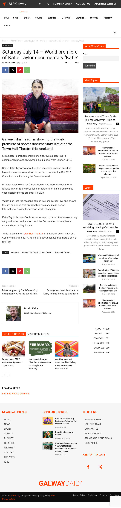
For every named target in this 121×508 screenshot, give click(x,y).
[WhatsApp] (27, 70)
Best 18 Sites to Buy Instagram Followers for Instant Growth (66, 421)
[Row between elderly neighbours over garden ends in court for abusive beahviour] (89, 168)
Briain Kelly (10, 62)
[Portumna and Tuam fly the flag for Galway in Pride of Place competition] (101, 100)
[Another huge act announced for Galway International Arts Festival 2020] (66, 349)
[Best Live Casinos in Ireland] (48, 434)
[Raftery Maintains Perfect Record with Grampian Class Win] (89, 288)
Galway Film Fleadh (30, 252)
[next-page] (9, 375)
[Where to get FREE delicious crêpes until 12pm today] (13, 349)
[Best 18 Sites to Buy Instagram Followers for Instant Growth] (48, 421)
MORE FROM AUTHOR (38, 334)
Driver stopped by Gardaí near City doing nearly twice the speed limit (19, 292)
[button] (115, 33)
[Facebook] (39, 4)
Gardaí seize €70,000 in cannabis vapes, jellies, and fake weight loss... (108, 273)
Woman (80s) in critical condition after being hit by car (108, 258)
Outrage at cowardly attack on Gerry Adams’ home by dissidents (60, 292)
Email (85, 54)
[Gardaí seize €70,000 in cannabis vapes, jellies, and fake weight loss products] (89, 273)
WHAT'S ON (16, 40)
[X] (47, 4)
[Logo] (23, 12)
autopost (15, 252)
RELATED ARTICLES (14, 334)
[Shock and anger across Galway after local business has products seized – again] (48, 446)
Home (5, 40)
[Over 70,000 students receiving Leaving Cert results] (101, 207)
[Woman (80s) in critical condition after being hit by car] (89, 258)
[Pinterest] (20, 70)
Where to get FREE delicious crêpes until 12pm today (12, 362)
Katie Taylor (47, 252)
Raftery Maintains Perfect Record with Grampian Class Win (108, 288)
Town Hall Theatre (32, 233)
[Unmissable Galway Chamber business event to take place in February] (40, 349)
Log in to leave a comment (15, 393)
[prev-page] (4, 375)
